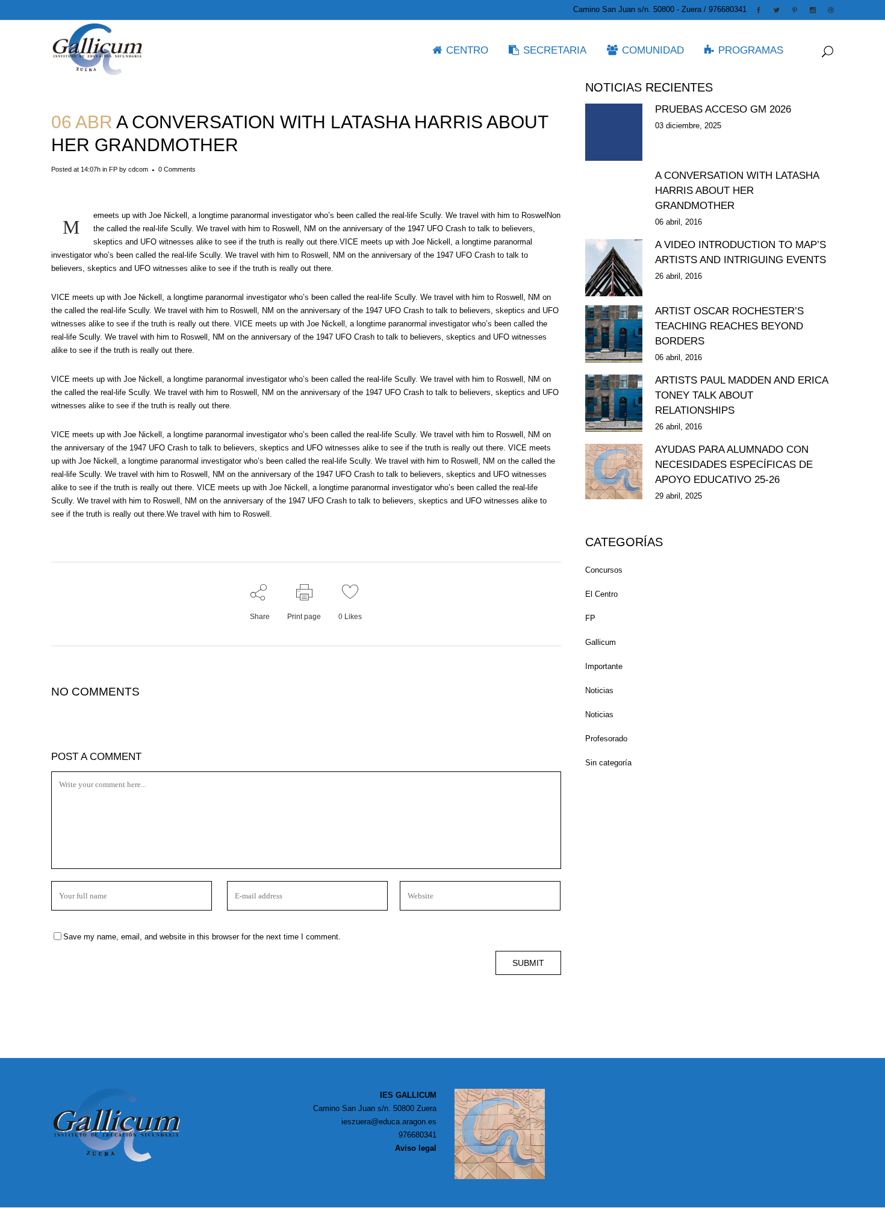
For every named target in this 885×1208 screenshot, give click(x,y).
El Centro (601, 594)
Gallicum (600, 642)
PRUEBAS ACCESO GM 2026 (723, 109)
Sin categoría (608, 762)
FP (113, 169)
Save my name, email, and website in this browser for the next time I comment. (202, 936)
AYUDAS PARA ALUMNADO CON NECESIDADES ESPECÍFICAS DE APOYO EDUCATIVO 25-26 (734, 464)
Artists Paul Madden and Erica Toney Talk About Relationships (741, 395)
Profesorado (606, 738)
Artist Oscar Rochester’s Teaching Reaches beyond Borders (729, 326)
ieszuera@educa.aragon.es (388, 1121)
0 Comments (177, 169)
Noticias (599, 690)
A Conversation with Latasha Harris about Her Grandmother (737, 190)
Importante (604, 666)
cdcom (138, 169)
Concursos (604, 569)
